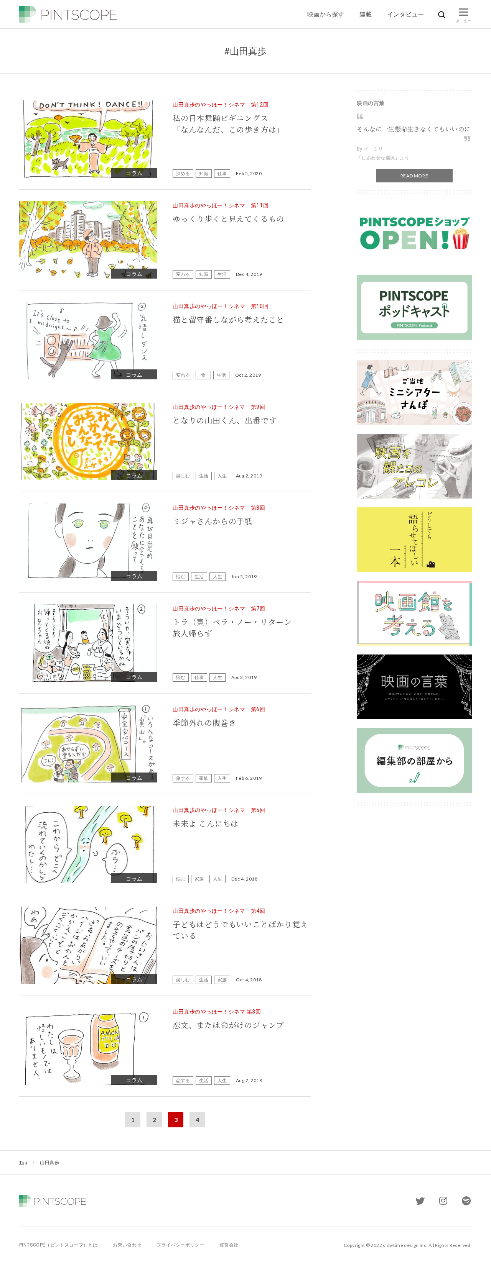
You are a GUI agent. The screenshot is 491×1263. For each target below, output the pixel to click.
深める (183, 173)
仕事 (222, 173)
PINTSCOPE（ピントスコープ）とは (58, 1245)
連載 (365, 14)
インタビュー (405, 14)
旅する (183, 778)
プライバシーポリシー (180, 1245)
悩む (180, 576)
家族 (203, 778)
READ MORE (414, 176)
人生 (222, 476)
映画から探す (325, 14)
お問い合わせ (127, 1245)
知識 (203, 173)
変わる (183, 274)
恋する (183, 1080)
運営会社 (228, 1245)
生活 (222, 274)
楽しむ (183, 476)
